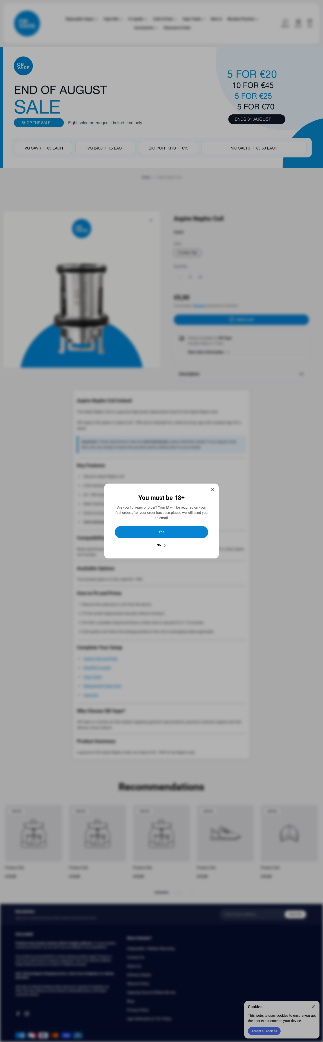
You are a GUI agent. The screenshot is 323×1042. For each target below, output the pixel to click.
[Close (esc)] (212, 489)
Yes (161, 532)
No (158, 545)
